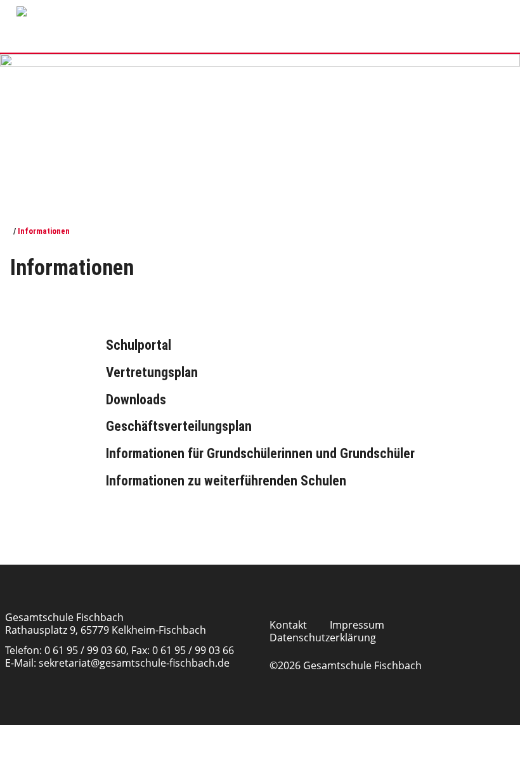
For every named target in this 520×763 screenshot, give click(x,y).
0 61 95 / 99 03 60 (85, 650)
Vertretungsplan (152, 372)
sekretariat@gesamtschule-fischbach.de (134, 663)
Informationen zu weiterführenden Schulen (226, 481)
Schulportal (138, 345)
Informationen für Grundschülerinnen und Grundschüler (260, 453)
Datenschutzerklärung (323, 637)
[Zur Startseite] (8, 231)
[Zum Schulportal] (311, 10)
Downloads (136, 399)
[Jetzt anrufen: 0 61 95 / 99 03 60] (243, 10)
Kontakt (288, 625)
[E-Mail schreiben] (266, 10)
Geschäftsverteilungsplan (179, 426)
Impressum (357, 625)
